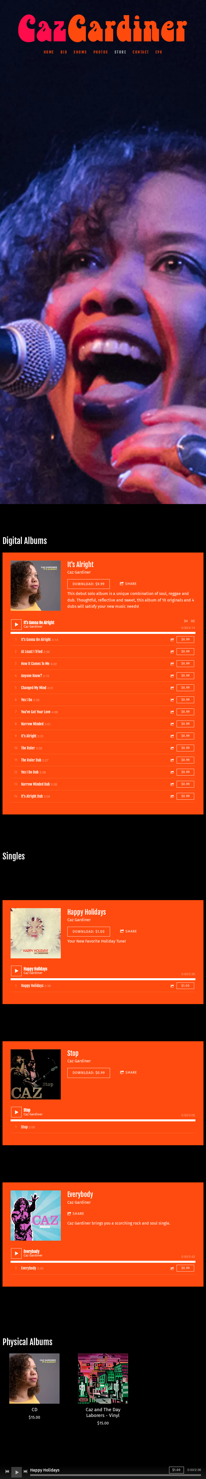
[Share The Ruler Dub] (172, 760)
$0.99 (185, 639)
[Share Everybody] (172, 1268)
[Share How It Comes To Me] (172, 664)
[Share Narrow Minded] (172, 724)
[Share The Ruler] (172, 748)
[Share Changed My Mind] (172, 688)
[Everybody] (36, 1215)
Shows (80, 52)
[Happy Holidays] (36, 933)
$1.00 (185, 986)
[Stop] (36, 1074)
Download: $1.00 (89, 931)
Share (131, 584)
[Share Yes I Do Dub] (172, 772)
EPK (159, 52)
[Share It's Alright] (172, 736)
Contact (141, 52)
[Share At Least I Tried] (172, 651)
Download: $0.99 (89, 1073)
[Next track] (192, 621)
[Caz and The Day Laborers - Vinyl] (103, 1378)
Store (121, 52)
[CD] (34, 1378)
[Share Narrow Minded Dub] (172, 784)
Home (49, 52)
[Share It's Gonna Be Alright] (172, 639)
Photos (100, 52)
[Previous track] (186, 621)
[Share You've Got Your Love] (172, 712)
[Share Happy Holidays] (172, 986)
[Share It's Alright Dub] (172, 796)
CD (34, 1409)
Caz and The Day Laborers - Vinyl (103, 1412)
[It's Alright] (36, 586)
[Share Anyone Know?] (172, 676)
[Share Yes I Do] (172, 700)
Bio (64, 52)
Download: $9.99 (89, 584)
